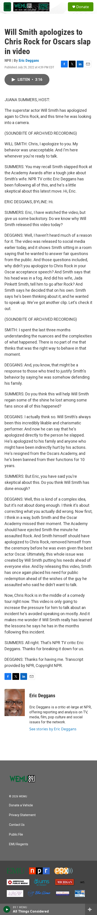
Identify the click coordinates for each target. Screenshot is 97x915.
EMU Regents (18, 844)
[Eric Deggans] (15, 702)
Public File (16, 834)
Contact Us (17, 825)
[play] (7, 909)
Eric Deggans (29, 60)
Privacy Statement (22, 815)
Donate (82, 7)
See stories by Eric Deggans (52, 728)
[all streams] (91, 909)
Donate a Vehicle (21, 805)
